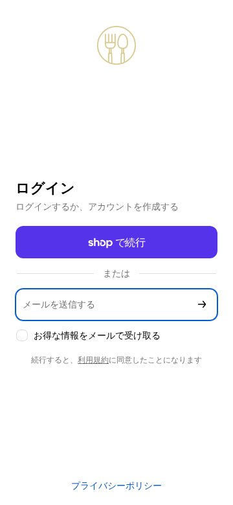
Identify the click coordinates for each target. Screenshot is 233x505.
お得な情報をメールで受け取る (97, 335)
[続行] (202, 304)
